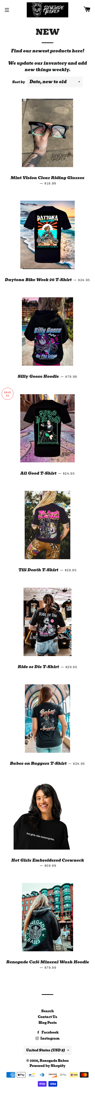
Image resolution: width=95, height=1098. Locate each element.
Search (47, 1011)
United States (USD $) (45, 1050)
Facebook (50, 1032)
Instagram (49, 1038)
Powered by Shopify (47, 1065)
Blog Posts (48, 1022)
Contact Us (47, 1016)
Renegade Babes (54, 1060)
